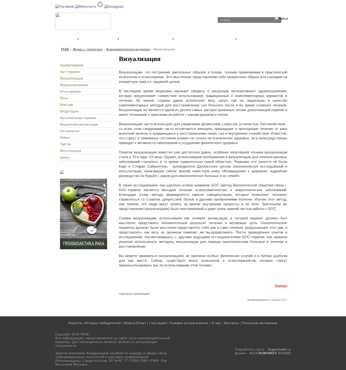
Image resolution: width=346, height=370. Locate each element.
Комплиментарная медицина (128, 49)
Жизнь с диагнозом (254, 38)
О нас (216, 323)
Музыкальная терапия (78, 118)
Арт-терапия (70, 72)
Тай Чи (65, 144)
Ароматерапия (71, 65)
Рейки (64, 138)
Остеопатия (69, 131)
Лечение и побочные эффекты (201, 38)
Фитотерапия (70, 151)
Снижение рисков (95, 38)
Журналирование (74, 85)
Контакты (231, 323)
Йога (64, 98)
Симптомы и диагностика (142, 38)
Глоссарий (157, 323)
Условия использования (188, 323)
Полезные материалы (260, 323)
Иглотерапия (70, 91)
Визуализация (71, 78)
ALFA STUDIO (270, 353)
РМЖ (65, 49)
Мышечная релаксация (79, 124)
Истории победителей (103, 323)
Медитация (69, 111)
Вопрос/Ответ (135, 323)
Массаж (66, 105)
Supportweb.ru (279, 349)
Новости (75, 323)
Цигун (64, 157)
